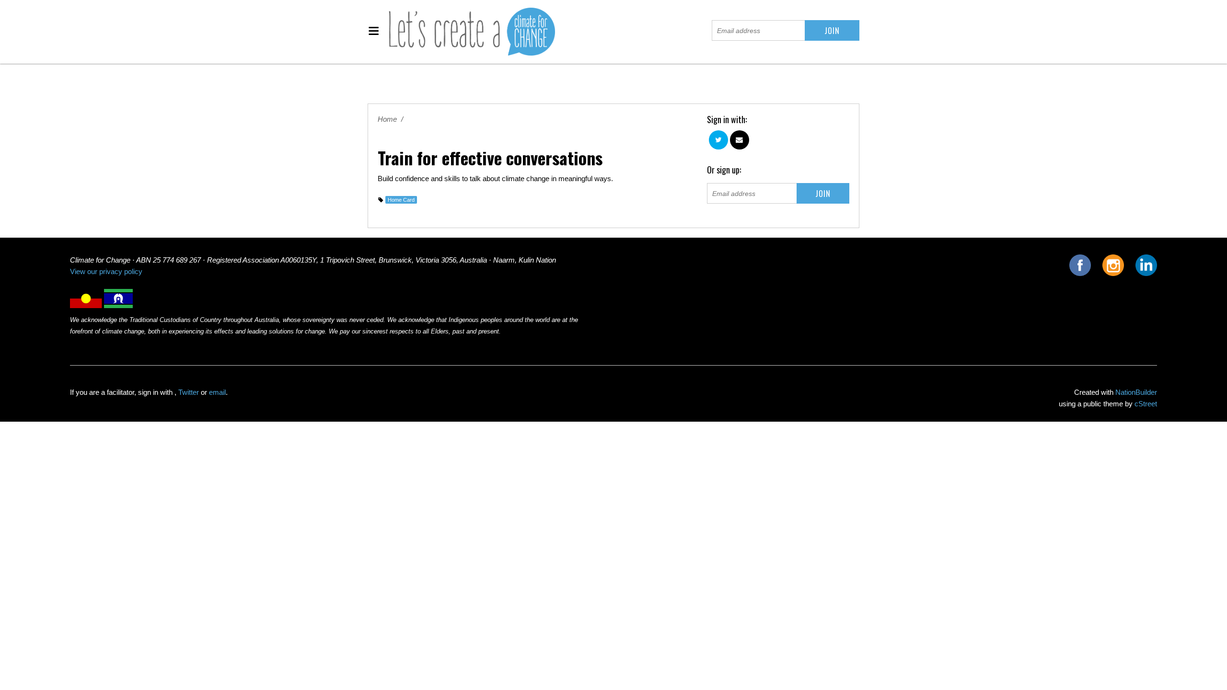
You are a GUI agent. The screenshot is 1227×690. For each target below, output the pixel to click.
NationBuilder (1136, 392)
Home (387, 119)
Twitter (188, 392)
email (217, 392)
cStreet (1145, 404)
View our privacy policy (106, 272)
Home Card (401, 200)
